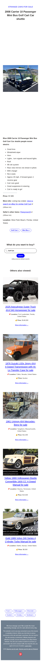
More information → (21, 325)
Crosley (19, 615)
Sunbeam (30, 615)
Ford (7, 611)
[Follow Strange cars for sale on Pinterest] (20, 655)
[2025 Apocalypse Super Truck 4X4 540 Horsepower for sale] (20, 303)
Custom (9, 615)
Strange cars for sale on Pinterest (28, 649)
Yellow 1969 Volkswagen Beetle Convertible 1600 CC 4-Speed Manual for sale (20, 481)
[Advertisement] (20, 43)
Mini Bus (25, 230)
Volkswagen (18, 611)
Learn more (28, 646)
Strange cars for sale (20, 7)
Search (20, 255)
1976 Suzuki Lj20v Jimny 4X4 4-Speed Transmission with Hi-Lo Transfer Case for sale (20, 366)
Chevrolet (30, 611)
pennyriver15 (25, 212)
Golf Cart (14, 230)
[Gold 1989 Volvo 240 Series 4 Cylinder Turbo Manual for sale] (20, 535)
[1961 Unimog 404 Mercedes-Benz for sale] (20, 418)
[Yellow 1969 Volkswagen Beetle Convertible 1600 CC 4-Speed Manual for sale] (20, 475)
